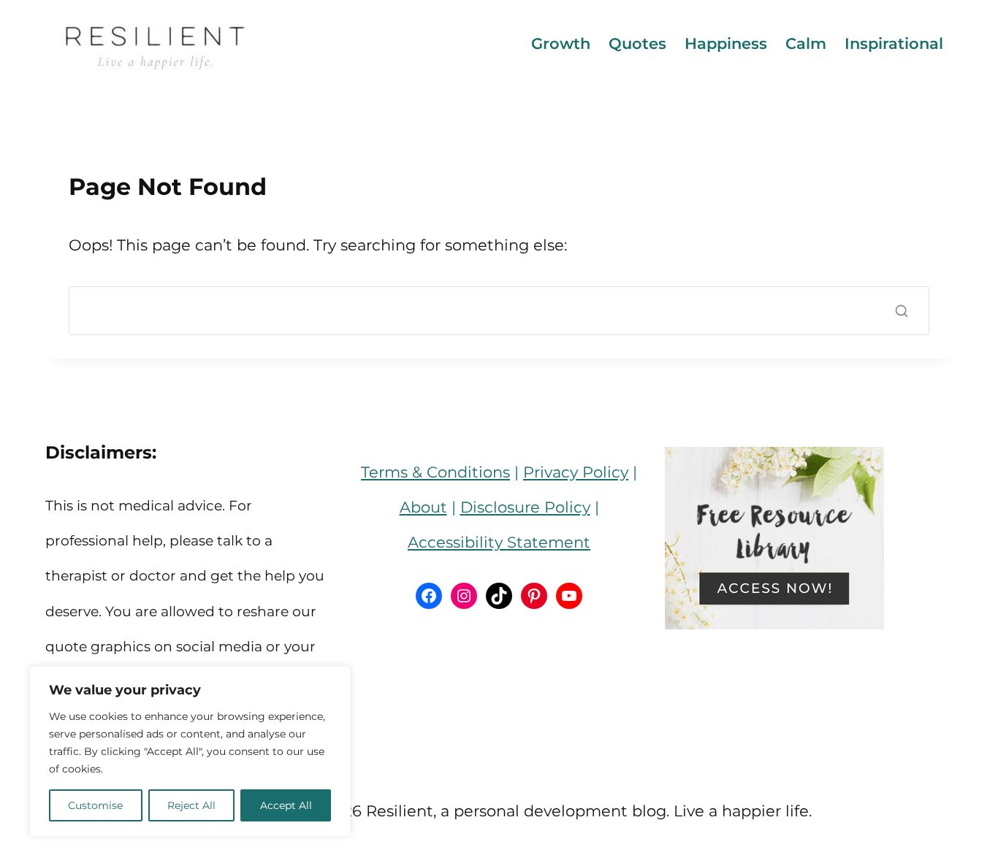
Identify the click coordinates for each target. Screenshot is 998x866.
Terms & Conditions (435, 472)
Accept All (286, 805)
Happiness (726, 43)
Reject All (191, 805)
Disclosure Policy (525, 507)
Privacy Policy (575, 472)
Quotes (637, 43)
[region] (190, 751)
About (423, 507)
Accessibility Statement (499, 542)
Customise (95, 805)
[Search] (901, 311)
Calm (805, 43)
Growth (560, 43)
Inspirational (894, 43)
